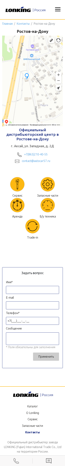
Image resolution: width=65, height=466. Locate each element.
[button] (57, 9)
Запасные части (32, 425)
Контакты (23, 23)
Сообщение (14, 328)
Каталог (32, 406)
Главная (7, 23)
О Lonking (32, 412)
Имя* (9, 282)
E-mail (10, 297)
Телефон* (13, 313)
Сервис (33, 419)
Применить (46, 356)
